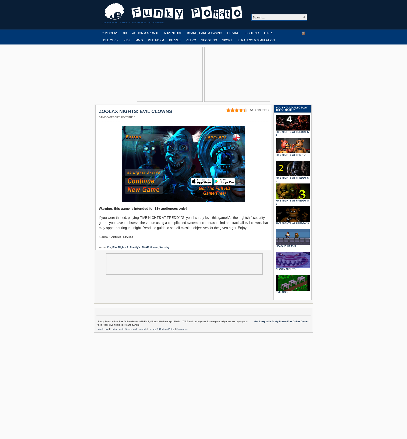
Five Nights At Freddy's (126, 247)
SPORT (227, 40)
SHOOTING (209, 40)
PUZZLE (175, 40)
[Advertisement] (170, 74)
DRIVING (233, 33)
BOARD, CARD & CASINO (204, 33)
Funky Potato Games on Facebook (128, 329)
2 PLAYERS (110, 33)
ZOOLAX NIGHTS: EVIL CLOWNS (135, 111)
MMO (139, 40)
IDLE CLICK (110, 40)
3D (125, 33)
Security (164, 247)
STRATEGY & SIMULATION (256, 40)
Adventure (128, 117)
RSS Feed (303, 33)
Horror (154, 247)
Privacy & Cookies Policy (162, 329)
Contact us (182, 329)
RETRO (191, 40)
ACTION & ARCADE (145, 33)
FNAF (145, 247)
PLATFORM (156, 40)
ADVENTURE (173, 33)
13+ (109, 247)
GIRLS (268, 33)
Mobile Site (103, 329)
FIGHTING (252, 33)
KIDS (127, 40)
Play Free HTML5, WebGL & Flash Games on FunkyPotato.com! (174, 11)
